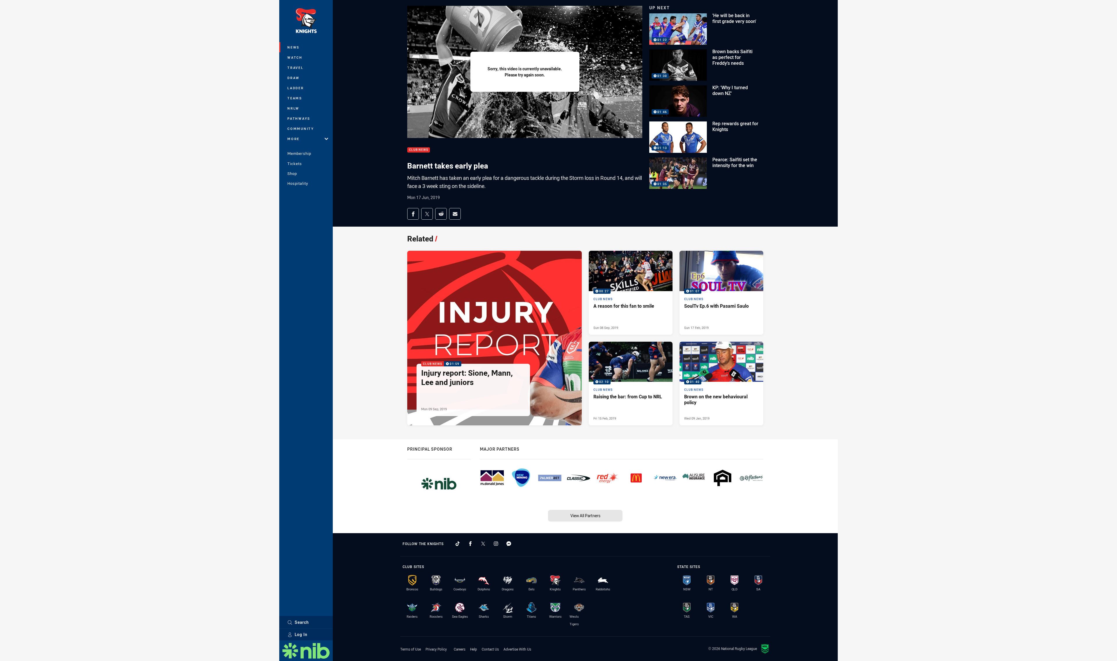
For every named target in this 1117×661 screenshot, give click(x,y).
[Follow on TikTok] (457, 543)
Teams (294, 98)
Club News (418, 150)
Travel (295, 67)
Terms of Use (410, 649)
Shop (292, 173)
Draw (293, 78)
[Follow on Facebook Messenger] (508, 543)
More (293, 139)
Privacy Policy (436, 649)
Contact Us (490, 649)
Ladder (295, 88)
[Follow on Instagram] (496, 543)
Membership (299, 153)
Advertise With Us (517, 649)
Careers (459, 649)
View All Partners (585, 515)
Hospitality (297, 183)
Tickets (294, 163)
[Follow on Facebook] (470, 543)
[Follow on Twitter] (483, 543)
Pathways (298, 118)
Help (473, 649)
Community (300, 128)
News (293, 47)
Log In (301, 634)
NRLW (293, 108)
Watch (295, 57)
